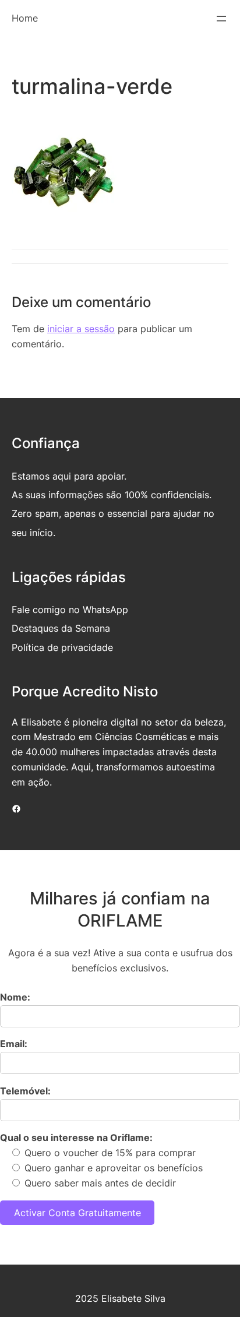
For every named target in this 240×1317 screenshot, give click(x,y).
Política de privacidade (62, 647)
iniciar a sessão (81, 328)
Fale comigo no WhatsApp (70, 609)
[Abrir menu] (221, 19)
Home (25, 18)
